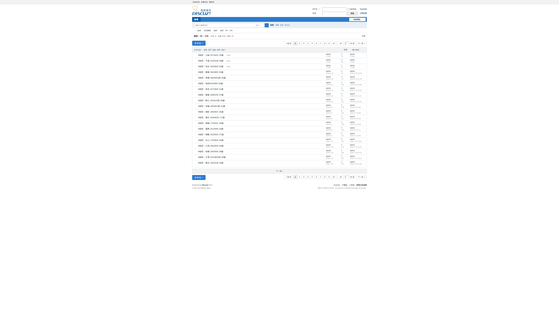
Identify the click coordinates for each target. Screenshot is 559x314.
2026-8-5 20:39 (355, 118)
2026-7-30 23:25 (356, 147)
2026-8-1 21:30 (355, 136)
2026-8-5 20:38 (355, 124)
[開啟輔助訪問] (366, 2)
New (228, 55)
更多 (223, 50)
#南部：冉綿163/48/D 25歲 (210, 83)
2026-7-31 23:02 (356, 141)
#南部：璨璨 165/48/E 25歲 (210, 72)
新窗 (345, 50)
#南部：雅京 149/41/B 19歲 (210, 163)
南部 (215, 31)
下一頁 (360, 43)
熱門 (210, 50)
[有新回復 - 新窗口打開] (196, 55)
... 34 (340, 43)
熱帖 (214, 50)
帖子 (258, 25)
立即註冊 (363, 13)
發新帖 (197, 43)
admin (328, 54)
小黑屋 (351, 185)
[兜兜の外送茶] (201, 14)
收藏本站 (204, 2)
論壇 (196, 19)
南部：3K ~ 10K (201, 36)
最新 (205, 50)
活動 (277, 25)
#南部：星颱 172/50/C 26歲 (210, 123)
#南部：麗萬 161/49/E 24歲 (210, 129)
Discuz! (205, 185)
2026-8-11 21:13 (355, 96)
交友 (282, 25)
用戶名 (315, 9)
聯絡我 (211, 2)
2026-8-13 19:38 (356, 84)
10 (334, 43)
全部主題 (197, 50)
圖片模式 (355, 50)
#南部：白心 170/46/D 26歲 (210, 140)
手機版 (344, 185)
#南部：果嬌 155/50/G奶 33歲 (212, 78)
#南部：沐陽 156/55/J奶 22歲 (211, 106)
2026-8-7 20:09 (355, 113)
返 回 (289, 43)
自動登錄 (352, 9)
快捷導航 (356, 19)
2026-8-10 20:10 (356, 101)
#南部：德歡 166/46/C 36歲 (210, 112)
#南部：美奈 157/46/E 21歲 (210, 89)
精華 (218, 50)
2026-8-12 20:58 (356, 90)
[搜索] (267, 25)
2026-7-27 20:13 (356, 158)
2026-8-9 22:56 (355, 107)
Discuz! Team (205, 188)
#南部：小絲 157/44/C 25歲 (210, 55)
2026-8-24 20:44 (356, 73)
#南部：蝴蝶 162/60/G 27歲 (211, 134)
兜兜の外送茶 (193, 30)
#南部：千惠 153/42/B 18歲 (210, 61)
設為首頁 (196, 2)
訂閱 (363, 36)
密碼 (314, 13)
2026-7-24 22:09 (356, 164)
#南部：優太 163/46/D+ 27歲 (211, 117)
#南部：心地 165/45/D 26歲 (210, 146)
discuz (287, 25)
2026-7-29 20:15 (356, 153)
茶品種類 (207, 31)
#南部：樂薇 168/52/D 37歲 (210, 95)
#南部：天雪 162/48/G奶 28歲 (212, 157)
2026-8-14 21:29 (356, 79)
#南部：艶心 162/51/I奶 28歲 (211, 100)
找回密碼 (363, 9)
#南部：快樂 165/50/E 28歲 (210, 151)
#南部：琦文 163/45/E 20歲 (210, 66)
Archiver (337, 185)
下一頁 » (279, 171)
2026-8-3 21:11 (355, 130)
